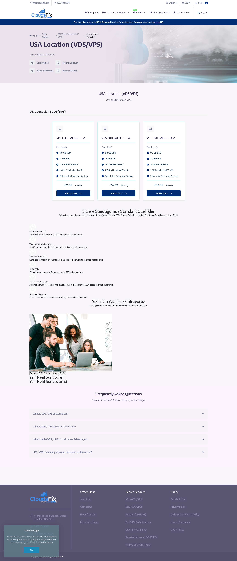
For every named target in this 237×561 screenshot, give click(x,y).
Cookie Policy (178, 499)
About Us (85, 499)
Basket (202, 3)
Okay (31, 549)
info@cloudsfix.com (41, 3)
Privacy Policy (178, 506)
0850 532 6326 (63, 3)
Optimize (34, 373)
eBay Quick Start (161, 12)
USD (187, 3)
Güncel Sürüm (59, 373)
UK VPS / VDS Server (136, 529)
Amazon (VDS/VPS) (135, 514)
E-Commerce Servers (116, 12)
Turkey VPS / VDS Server (138, 544)
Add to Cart (71, 193)
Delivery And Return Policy (185, 514)
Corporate (181, 12)
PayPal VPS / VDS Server (138, 521)
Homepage (92, 12)
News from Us (87, 514)
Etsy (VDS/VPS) (133, 506)
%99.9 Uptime (45, 373)
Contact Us (86, 506)
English (172, 3)
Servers (138, 12)
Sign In (204, 12)
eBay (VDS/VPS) (133, 499)
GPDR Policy (177, 529)
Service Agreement (181, 521)
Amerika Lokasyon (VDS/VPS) (141, 537)
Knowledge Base (89, 521)
